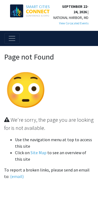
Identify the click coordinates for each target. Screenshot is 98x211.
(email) (17, 176)
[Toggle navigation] (12, 38)
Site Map (38, 152)
